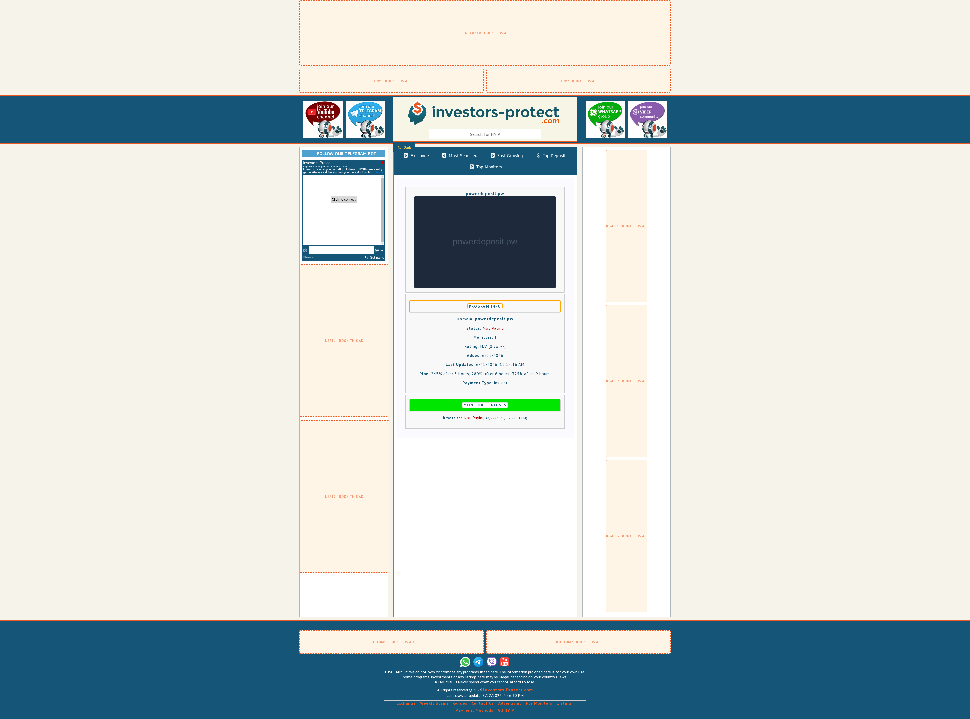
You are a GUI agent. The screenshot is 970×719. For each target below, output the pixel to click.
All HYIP (506, 710)
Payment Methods (474, 710)
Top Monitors (488, 167)
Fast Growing (509, 155)
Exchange (419, 155)
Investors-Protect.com (508, 690)
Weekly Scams (434, 703)
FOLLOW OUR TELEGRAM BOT (346, 153)
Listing (564, 703)
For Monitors (539, 703)
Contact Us (483, 703)
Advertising (510, 703)
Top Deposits (554, 155)
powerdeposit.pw (485, 193)
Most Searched (462, 155)
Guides (460, 703)
